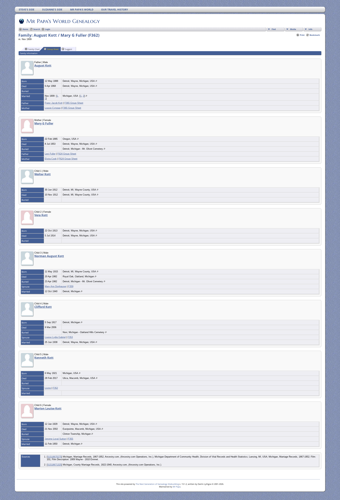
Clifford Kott (43, 307)
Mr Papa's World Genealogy (63, 21)
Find (274, 29)
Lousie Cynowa (52, 108)
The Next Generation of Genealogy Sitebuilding (157, 484)
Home (25, 29)
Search (36, 29)
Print (302, 35)
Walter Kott (42, 174)
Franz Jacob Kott (54, 103)
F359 (70, 286)
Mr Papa (176, 486)
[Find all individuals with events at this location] (96, 81)
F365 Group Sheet (73, 103)
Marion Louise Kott (47, 408)
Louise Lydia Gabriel (55, 337)
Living (48, 388)
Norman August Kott (49, 256)
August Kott (42, 65)
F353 (70, 337)
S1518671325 (54, 464)
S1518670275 (54, 456)
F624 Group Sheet (66, 153)
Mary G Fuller (43, 123)
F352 (55, 388)
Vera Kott (41, 215)
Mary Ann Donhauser (55, 286)
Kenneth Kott (43, 358)
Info (310, 29)
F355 (70, 439)
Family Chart (34, 49)
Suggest (68, 49)
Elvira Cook (51, 158)
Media (293, 29)
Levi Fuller (50, 153)
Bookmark (315, 35)
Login (47, 29)
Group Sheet (53, 49)
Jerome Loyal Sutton (55, 439)
